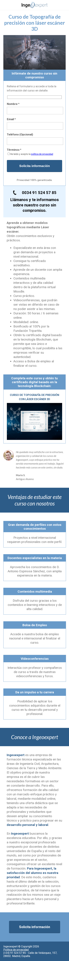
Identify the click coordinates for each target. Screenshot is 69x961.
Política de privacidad (16, 949)
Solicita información (34, 927)
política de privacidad (42, 154)
